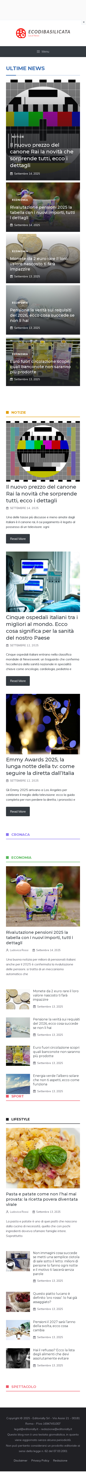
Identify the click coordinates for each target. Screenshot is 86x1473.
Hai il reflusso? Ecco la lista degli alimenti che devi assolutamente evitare (54, 1354)
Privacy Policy (40, 1460)
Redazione (60, 1460)
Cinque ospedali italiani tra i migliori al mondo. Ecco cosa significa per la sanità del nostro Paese (42, 627)
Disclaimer (20, 1460)
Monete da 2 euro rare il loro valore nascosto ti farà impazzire (39, 264)
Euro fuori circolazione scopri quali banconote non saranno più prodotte (40, 366)
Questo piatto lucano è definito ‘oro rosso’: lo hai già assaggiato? (55, 1298)
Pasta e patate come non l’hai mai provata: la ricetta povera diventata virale (42, 1199)
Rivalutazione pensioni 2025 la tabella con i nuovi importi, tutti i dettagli (42, 212)
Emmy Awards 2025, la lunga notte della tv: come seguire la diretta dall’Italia (40, 766)
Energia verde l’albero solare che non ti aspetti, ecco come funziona (56, 1080)
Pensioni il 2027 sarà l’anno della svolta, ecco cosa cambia (54, 1326)
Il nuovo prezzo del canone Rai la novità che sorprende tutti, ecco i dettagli (41, 155)
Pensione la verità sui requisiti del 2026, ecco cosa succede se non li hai (42, 315)
